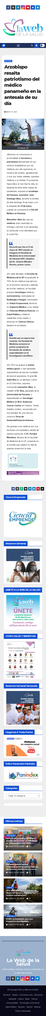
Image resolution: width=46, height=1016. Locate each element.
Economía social (26, 995)
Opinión (29, 1007)
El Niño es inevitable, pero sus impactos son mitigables (19, 920)
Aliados (15, 995)
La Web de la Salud (23, 962)
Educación (11, 835)
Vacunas (10, 861)
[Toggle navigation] (18, 45)
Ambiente (12, 999)
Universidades (12, 1003)
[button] (32, 45)
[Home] (4, 45)
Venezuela (11, 916)
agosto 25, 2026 (16, 846)
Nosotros (7, 995)
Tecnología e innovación (30, 1003)
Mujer (27, 999)
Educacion (38, 995)
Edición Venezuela (23, 1011)
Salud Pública (10, 1007)
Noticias (8, 61)
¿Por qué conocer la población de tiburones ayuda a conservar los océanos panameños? (21, 892)
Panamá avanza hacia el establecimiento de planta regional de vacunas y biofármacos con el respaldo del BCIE (22, 868)
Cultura (21, 999)
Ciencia (9, 887)
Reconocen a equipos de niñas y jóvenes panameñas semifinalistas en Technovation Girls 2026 (22, 840)
